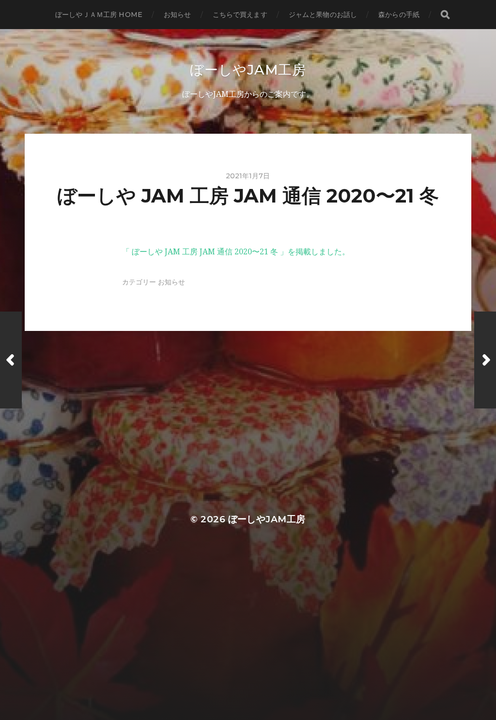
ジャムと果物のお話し (323, 14)
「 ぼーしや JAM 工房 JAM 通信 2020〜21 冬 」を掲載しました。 (236, 251)
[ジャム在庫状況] (11, 360)
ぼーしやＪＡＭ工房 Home (98, 14)
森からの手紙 (398, 14)
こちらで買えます (240, 14)
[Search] (445, 14)
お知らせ (177, 14)
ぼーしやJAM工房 (248, 70)
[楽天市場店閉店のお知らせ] (485, 360)
